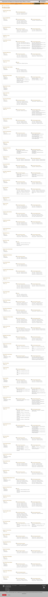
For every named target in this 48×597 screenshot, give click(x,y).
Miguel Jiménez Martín (6, 197)
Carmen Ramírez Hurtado (7, 443)
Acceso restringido (14, 585)
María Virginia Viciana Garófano (7, 562)
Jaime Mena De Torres (6, 282)
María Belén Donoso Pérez (7, 108)
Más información (24, 593)
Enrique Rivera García (6, 470)
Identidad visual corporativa (22, 585)
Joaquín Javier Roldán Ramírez (7, 487)
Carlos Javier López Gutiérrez (7, 211)
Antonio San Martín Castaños (7, 500)
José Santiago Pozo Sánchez (7, 423)
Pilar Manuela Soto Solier (6, 521)
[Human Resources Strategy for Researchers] (44, 587)
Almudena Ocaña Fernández (7, 343)
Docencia (16, 3)
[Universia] (44, 585)
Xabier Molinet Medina (6, 291)
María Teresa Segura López (7, 510)
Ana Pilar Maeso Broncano (7, 228)
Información (12, 3)
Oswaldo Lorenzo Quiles (6, 220)
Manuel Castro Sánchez (6, 60)
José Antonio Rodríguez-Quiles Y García (9, 477)
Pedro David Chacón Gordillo (7, 75)
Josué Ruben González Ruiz (7, 171)
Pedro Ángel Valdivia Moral (7, 541)
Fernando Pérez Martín (6, 407)
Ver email (5, 11)
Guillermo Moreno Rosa (6, 326)
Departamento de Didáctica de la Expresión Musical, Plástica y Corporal (16, 1)
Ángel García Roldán (6, 142)
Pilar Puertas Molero (6, 436)
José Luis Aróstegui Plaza (6, 17)
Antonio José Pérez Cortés (7, 397)
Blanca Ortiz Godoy (6, 363)
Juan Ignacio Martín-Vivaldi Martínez (8, 269)
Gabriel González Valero (6, 180)
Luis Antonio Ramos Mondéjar (7, 454)
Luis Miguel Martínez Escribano (7, 254)
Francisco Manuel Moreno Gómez (8, 316)
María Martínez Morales (6, 262)
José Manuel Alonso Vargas (7, 10)
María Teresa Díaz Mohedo (7, 98)
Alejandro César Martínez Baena (7, 249)
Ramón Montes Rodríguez (6, 300)
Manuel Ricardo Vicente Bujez (7, 556)
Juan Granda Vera (5, 187)
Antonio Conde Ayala (6, 92)
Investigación (20, 3)
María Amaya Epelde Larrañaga (7, 118)
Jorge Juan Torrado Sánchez (7, 530)
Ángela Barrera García (6, 35)
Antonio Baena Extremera (7, 27)
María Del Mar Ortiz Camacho (7, 354)
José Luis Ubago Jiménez (6, 534)
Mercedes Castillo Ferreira (7, 52)
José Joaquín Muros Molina (7, 335)
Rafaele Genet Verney (6, 156)
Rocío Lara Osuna (5, 203)
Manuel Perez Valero (6, 386)
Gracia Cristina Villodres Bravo (7, 570)
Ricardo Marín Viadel (6, 240)
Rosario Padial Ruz (5, 378)
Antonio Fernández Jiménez (7, 131)
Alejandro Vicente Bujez (6, 549)
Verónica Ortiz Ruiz (6, 367)
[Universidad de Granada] (42, 2)
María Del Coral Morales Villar (7, 308)
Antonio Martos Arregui (6, 277)
